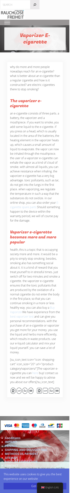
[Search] (34, 4)
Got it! (35, 486)
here (35, 373)
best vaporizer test (22, 316)
